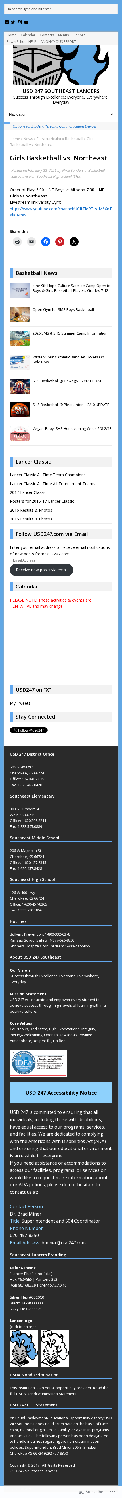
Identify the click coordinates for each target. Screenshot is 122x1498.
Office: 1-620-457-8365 (28, 904)
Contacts (47, 35)
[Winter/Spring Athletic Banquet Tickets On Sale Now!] (20, 366)
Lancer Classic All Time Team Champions (48, 474)
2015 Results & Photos (31, 519)
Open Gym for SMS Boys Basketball (63, 309)
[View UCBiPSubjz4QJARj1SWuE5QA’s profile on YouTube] (26, 22)
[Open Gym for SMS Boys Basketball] (20, 319)
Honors (79, 35)
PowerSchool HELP (21, 41)
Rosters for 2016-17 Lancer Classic (42, 501)
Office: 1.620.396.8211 (28, 820)
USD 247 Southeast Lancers (33, 1470)
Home (11, 35)
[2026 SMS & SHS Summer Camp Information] (20, 343)
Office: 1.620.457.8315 (28, 862)
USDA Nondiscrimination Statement (46, 1393)
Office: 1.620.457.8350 (28, 778)
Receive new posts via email (42, 569)
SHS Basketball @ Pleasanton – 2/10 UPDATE (71, 404)
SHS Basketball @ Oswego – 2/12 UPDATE (68, 380)
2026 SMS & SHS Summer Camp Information (70, 333)
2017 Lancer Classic (28, 492)
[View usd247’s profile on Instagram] (19, 22)
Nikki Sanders (73, 170)
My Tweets (20, 703)
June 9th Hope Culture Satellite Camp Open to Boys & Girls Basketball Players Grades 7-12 (71, 288)
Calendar (28, 35)
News (28, 138)
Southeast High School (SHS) (59, 176)
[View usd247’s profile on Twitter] (13, 22)
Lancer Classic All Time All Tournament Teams (52, 483)
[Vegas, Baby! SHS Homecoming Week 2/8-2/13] (20, 438)
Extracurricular (49, 138)
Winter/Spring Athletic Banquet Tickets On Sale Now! (68, 359)
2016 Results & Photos (31, 510)
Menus (63, 35)
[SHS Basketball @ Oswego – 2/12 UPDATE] (20, 390)
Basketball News (37, 272)
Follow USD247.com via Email (52, 533)
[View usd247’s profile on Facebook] (6, 22)
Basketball (96, 170)
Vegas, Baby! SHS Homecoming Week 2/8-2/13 (72, 428)
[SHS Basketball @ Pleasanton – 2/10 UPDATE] (20, 414)
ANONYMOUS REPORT (58, 41)
